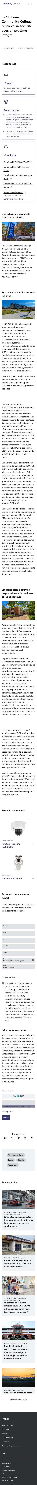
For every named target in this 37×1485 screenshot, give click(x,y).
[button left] (3, 48)
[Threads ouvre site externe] (18, 1138)
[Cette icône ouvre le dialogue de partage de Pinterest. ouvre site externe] (31, 1138)
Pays (4, 965)
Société (5, 952)
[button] (18, 834)
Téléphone (6, 946)
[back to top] (33, 1462)
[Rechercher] (27, 3)
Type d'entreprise (8, 959)
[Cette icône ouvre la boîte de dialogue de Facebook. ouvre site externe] (12, 1138)
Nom (4, 932)
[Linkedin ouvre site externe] (3, 1452)
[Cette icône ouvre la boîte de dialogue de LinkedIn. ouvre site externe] (5, 1138)
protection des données (16, 986)
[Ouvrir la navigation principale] (32, 3)
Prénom (5, 926)
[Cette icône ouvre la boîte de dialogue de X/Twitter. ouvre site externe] (25, 1138)
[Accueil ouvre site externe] (11, 3)
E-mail (5, 939)
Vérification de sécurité (8, 1091)
